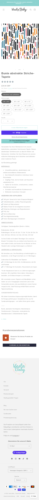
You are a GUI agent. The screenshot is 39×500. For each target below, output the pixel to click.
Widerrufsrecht (31, 493)
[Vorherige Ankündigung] (3, 3)
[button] (4, 10)
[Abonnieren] (29, 446)
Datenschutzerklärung (9, 496)
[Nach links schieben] (16, 70)
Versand (10, 88)
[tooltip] (36, 142)
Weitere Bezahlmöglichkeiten (19, 137)
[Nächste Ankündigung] (36, 3)
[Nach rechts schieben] (23, 70)
